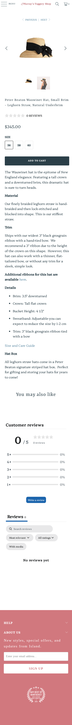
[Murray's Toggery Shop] (36, 4)
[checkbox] (16, 546)
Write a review (36, 500)
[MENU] (2, 4)
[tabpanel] (36, 564)
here (22, 279)
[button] (36, 454)
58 (19, 145)
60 (29, 145)
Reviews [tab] (16, 516)
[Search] (57, 4)
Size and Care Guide (20, 345)
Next (44, 19)
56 (9, 145)
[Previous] (7, 48)
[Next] (65, 48)
